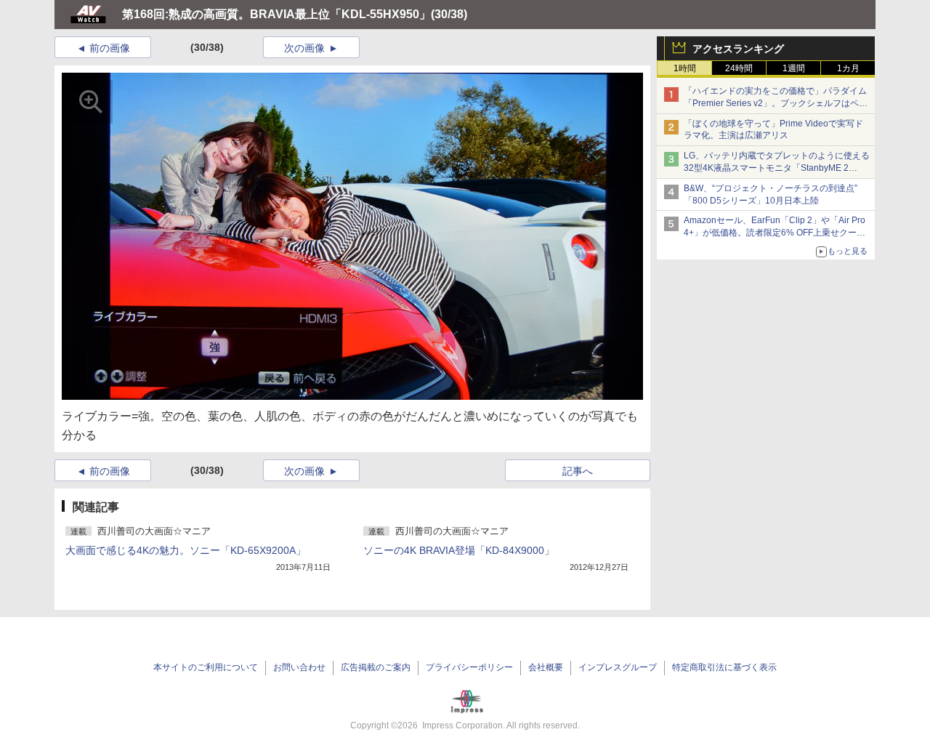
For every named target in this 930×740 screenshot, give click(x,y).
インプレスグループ (617, 667)
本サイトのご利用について (205, 667)
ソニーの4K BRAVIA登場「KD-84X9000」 (458, 550)
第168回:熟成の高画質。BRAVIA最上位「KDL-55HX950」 (276, 14)
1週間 (794, 68)
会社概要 (545, 667)
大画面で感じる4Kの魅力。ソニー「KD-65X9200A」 (185, 550)
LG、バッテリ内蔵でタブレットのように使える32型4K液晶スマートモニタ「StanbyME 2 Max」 (777, 167)
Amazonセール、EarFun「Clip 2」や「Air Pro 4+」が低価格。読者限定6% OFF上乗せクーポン (774, 232)
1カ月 (848, 68)
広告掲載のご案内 (376, 667)
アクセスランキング (738, 49)
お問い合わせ (299, 667)
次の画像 (304, 48)
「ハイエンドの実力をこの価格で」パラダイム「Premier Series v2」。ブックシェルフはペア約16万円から (776, 103)
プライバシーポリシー (469, 667)
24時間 (739, 68)
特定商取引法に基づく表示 (724, 667)
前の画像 (109, 48)
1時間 (685, 68)
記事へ (577, 471)
